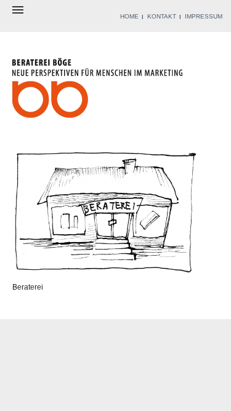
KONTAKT (161, 16)
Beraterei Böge (98, 91)
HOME (129, 16)
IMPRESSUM (203, 16)
